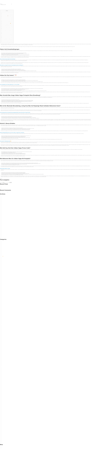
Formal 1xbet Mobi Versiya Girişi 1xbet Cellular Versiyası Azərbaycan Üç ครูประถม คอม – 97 (11, 324)
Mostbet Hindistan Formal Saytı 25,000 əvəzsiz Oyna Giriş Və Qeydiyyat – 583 (10, 356)
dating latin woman (3, 313)
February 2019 (3, 231)
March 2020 (2, 225)
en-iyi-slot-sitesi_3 (3, 319)
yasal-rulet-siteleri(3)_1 (4, 433)
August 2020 (2, 222)
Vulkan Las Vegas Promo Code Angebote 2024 (7, 32)
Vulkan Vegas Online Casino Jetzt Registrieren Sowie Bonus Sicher (9, 188)
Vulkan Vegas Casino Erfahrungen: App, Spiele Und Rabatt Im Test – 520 (9, 421)
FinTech (2, 322)
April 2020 (2, 224)
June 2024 (2, 198)
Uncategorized (3, 413)
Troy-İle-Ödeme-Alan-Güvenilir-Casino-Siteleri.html (7, 412)
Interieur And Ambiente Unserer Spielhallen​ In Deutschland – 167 (8, 330)
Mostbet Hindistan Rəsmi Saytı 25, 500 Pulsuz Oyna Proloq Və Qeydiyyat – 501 (10, 357)
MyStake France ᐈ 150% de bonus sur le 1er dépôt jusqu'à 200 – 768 (9, 370)
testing (2, 407)
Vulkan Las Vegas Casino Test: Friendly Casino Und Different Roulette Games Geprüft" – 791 (12, 417)
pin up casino (2, 380)
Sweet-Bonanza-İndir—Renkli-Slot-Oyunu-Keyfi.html (7, 405)
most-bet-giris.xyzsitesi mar (4, 344)
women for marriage (3, 431)
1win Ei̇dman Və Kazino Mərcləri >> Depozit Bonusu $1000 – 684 (9, 256)
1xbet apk (2, 257)
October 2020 (3, 221)
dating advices (3, 312)
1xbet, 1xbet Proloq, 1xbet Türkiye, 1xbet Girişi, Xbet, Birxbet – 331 (9, 271)
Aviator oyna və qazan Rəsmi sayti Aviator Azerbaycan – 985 (8, 280)
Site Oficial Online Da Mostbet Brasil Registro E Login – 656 (8, 397)
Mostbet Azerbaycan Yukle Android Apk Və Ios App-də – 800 (8, 352)
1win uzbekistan (3, 252)
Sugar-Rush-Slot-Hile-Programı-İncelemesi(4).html (7, 403)
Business (2, 299)
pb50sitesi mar (3, 374)
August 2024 (2, 197)
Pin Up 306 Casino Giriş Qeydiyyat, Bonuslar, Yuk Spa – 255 (8, 376)
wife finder (2, 429)
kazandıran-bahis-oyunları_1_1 (5, 187)
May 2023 (2, 206)
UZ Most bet (2, 414)
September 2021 (3, 215)
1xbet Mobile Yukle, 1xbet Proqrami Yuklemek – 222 (7, 267)
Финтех (2, 438)
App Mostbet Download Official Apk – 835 (6, 277)
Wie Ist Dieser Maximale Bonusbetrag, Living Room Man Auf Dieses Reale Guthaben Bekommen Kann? (7, 19)
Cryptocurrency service (4, 311)
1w (1, 246)
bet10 (2, 289)
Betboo (2, 291)
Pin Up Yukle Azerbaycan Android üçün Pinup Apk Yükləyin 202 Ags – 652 (9, 384)
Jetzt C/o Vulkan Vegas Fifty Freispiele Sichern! (7, 36)
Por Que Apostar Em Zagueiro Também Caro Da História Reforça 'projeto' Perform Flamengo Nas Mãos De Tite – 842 (14, 388)
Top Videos (2, 411)
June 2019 (2, 229)
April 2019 (2, 230)
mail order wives (3, 341)
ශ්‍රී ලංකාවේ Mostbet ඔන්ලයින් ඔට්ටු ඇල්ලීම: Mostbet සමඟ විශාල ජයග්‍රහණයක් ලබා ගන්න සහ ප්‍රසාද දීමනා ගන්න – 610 (14, 442)
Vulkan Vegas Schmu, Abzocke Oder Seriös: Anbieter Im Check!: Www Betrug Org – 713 (11, 426)
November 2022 (3, 209)
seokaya (2, 394)
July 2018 (2, 234)
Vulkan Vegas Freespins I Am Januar (6, 26)
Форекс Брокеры (3, 439)
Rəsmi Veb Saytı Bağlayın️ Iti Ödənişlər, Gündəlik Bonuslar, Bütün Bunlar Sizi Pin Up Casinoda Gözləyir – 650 (13, 390)
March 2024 (2, 200)
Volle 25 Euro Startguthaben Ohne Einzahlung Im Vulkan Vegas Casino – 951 (10, 416)
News (2, 371)
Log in (2, 446)
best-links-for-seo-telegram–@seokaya (5, 288)
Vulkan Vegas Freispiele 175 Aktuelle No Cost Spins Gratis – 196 (8, 423)
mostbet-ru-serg (3, 368)
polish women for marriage (4, 387)
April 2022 (2, 212)
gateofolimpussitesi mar (4, 325)
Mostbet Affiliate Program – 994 (5, 345)
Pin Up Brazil (2, 379)
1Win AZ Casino (3, 247)
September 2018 (3, 233)
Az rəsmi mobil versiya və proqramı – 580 (6, 282)
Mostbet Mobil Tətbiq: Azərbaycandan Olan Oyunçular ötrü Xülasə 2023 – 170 (10, 359)
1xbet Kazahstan (3, 265)
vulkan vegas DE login (4, 178)
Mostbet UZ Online (3, 365)
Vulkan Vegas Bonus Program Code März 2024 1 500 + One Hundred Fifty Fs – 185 (11, 420)
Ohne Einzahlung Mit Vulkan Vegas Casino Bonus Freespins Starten (7, 20)
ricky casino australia (3, 391)
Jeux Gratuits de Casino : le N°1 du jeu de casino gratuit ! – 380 (8, 334)
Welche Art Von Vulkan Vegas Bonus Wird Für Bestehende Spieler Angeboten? (7, 35)
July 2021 (2, 216)
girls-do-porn (2, 327)
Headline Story (3, 328)
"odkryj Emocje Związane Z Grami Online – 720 (6, 245)
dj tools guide (2, 315)
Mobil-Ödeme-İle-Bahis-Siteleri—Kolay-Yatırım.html (7, 343)
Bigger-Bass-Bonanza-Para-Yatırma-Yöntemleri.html (7, 295)
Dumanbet (2, 316)
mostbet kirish (3, 358)
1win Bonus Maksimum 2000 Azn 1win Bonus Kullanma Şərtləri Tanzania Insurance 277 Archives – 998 (13, 249)
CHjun (2, 306)
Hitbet (2, 329)
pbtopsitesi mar (3, 375)
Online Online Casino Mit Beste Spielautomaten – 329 (7, 373)
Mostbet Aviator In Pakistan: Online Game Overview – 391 (8, 346)
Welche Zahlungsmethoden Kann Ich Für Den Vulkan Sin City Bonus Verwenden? (7, 22)
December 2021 (3, 213)
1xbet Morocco (3, 268)
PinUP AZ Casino (3, 386)
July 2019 (2, 228)
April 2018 (2, 236)
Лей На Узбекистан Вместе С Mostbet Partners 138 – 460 (8, 435)
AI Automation (3, 275)
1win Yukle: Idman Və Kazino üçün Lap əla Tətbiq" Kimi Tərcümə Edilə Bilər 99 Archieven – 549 (12, 254)
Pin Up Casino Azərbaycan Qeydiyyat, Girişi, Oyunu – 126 (8, 381)
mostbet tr (2, 363)
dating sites (2, 314)
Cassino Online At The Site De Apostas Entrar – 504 (7, 304)
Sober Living (2, 400)
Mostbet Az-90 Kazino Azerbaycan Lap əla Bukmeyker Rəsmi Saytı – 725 (9, 349)
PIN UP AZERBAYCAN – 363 (4, 378)
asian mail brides (3, 279)
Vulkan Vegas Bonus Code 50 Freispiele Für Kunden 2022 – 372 (8, 419)
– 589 (2, 242)
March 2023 (2, 207)
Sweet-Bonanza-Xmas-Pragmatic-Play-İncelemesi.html (7, 406)
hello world (2, 186)
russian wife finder (3, 392)
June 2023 (2, 205)
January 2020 (3, 226)
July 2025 (2, 196)
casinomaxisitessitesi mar (4, 303)
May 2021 (2, 217)
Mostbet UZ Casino (3, 364)
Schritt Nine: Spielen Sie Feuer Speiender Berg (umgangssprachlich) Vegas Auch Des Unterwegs (7, 34)
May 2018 (2, 235)
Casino (2, 301)
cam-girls (2, 300)
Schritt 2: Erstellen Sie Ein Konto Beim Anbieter (7, 28)
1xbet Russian (3, 270)
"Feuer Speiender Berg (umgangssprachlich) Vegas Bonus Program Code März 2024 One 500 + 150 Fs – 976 (14, 244)
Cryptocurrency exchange (4, 310)
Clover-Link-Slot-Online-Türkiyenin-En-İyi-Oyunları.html (7, 307)
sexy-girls (2, 396)
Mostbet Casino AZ (3, 354)
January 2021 (3, 219)
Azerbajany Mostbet (3, 283)
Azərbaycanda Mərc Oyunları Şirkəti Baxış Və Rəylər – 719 (8, 284)
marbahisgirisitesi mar (3, 342)
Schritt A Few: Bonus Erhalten (5, 21)
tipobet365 (2, 409)
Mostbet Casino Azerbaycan (4, 355)
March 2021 (2, 218)
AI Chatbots (2, 276)
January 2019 (3, 232)
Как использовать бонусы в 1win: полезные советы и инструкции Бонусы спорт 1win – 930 (12, 434)
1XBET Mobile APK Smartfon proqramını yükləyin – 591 (7, 266)
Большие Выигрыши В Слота (3, 181)
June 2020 (2, 223)
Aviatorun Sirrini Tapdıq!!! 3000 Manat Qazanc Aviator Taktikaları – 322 (9, 281)
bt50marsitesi (2, 298)
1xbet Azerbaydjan (3, 261)
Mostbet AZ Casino (3, 347)
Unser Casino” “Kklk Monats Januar (6, 23)
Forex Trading (3, 323)
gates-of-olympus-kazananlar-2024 (5, 326)
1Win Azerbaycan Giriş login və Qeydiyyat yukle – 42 (7, 248)
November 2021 (3, 214)
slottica (2, 399)
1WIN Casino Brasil (3, 250)
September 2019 (3, 227)
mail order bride (3, 339)
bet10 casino (2, 290)
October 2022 (3, 210)
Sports (2, 402)
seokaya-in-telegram (3, 395)
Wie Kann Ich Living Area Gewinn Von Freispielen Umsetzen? (6, 40)
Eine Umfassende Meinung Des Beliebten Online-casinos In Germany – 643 (10, 317)
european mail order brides (4, 320)
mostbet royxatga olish (4, 362)
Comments (3, 447)
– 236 (2, 241)
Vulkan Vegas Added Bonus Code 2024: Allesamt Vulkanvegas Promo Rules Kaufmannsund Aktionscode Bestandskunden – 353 (15, 418)
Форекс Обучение (3, 441)
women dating (3, 430)
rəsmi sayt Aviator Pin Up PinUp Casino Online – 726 (7, 389)
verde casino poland (3, 415)
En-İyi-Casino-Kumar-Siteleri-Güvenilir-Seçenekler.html (7, 318)
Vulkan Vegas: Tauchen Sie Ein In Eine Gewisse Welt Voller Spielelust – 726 (10, 427)
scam (2, 393)
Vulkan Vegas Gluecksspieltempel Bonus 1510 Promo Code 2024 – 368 (9, 425)
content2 (2, 309)
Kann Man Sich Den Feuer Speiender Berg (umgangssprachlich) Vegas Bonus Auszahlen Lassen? (7, 30)
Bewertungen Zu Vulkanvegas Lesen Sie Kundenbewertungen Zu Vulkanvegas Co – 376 (11, 294)
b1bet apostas (3, 285)
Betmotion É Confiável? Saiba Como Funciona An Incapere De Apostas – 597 (10, 292)
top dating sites (3, 410)
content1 (2, 308)
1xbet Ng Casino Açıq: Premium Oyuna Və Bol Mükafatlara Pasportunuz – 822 (10, 269)
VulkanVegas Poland (3, 428)
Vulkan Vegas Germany (4, 424)
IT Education (2, 331)
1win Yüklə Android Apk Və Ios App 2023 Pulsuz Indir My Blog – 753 (9, 255)
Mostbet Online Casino (4, 360)
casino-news (2, 302)
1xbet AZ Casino (3, 258)
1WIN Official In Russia (4, 251)
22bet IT (2, 272)
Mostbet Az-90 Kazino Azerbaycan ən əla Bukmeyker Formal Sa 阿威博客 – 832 (10, 348)
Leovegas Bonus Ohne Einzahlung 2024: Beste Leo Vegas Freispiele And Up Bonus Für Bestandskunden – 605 (14, 338)
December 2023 (3, 202)
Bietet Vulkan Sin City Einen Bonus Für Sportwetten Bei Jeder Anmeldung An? (6, 15)
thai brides (2, 408)
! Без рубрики (3, 243)
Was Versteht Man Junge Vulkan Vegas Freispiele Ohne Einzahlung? (6, 17)
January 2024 (3, 201)
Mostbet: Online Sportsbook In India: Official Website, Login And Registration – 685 (10, 369)
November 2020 (3, 220)
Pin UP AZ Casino (3, 377)
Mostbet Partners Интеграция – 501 (5, 361)
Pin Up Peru (2, 383)
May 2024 (2, 199)
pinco (2, 385)
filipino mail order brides (4, 321)
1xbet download (3, 263)
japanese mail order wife (4, 332)
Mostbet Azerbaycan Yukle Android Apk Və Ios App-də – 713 (8, 351)
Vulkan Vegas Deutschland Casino (5, 422)
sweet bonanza (3, 404)
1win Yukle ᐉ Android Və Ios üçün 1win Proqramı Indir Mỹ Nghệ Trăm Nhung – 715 (10, 253)
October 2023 (3, 203)
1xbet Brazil (2, 262)
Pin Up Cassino (3, 382)
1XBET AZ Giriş (3, 259)
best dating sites (3, 287)
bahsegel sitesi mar (3, 286)
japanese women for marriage (4, 333)
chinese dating (3, 305)
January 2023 (3, 208)
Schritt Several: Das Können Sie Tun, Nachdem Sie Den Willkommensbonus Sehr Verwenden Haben (7, 31)
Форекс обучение (3, 440)
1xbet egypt (2, 264)
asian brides (2, 278)
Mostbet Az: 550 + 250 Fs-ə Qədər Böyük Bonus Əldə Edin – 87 (8, 350)
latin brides (2, 336)
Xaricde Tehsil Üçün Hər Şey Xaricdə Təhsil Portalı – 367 (7, 432)
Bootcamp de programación (4, 297)
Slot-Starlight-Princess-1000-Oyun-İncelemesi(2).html (7, 398)
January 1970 (3, 237)
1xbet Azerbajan (3, 260)
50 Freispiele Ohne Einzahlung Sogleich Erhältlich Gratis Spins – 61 (9, 273)
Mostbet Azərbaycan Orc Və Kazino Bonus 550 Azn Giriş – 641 (8, 353)
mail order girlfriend (3, 340)
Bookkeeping (2, 296)
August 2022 (2, 211)
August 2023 (2, 204)
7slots (2, 274)
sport (2, 401)
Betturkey (2, 293)
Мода (2, 436)
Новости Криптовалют (4, 437)
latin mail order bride (3, 337)
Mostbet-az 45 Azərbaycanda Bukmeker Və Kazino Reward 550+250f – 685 (10, 367)
